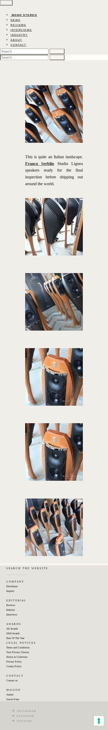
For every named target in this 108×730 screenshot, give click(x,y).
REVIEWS (18, 25)
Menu (6, 3)
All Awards (12, 628)
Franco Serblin (39, 163)
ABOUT (16, 39)
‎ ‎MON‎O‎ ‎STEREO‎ (23, 15)
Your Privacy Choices (17, 652)
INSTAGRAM (26, 711)
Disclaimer (12, 586)
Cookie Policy (13, 666)
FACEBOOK (26, 716)
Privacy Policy (14, 661)
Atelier (9, 694)
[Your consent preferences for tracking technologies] (99, 721)
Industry (10, 609)
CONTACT (18, 44)
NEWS (15, 20)
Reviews (10, 605)
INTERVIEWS (21, 30)
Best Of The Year (15, 638)
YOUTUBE (25, 721)
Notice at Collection (17, 656)
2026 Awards (13, 633)
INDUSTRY (19, 34)
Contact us (12, 680)
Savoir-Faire (12, 699)
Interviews (11, 614)
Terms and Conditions (18, 647)
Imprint (10, 591)
